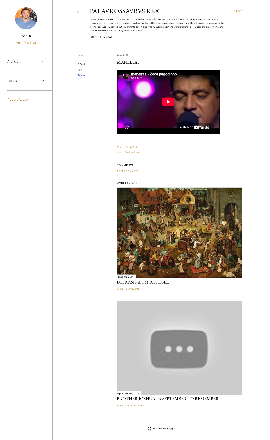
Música (80, 74)
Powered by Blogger (164, 428)
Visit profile (26, 42)
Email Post (131, 147)
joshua (26, 35)
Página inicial (102, 37)
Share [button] (80, 55)
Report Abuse (17, 99)
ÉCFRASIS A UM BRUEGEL (143, 282)
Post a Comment (127, 171)
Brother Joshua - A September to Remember (168, 398)
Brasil (79, 70)
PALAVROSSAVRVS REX (124, 11)
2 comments (132, 288)
